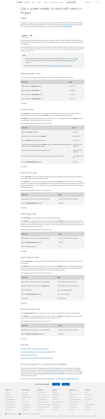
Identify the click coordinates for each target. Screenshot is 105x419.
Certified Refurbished (26, 404)
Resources (61, 2)
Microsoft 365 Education (42, 399)
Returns (23, 399)
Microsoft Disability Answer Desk (51, 370)
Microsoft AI (54, 392)
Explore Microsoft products (10, 407)
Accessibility (87, 407)
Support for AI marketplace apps (75, 399)
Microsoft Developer (73, 394)
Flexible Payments (25, 409)
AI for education (41, 409)
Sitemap (41, 416)
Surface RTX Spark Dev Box (10, 399)
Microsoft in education (42, 392)
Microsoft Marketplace (73, 404)
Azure (70, 392)
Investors (86, 402)
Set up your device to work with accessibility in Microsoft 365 (37, 358)
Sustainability (87, 409)
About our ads (86, 416)
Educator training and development (44, 404)
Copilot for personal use (9, 404)
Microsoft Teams (55, 404)
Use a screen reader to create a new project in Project (35, 348)
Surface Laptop (8, 394)
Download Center (25, 394)
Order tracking (24, 402)
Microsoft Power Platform (57, 402)
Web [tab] (31, 35)
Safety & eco (74, 416)
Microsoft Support (67, 26)
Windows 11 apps (8, 409)
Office (33, 2)
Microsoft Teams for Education (43, 397)
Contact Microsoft (48, 416)
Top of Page (24, 103)
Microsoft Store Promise (26, 407)
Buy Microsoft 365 (71, 2)
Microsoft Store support (26, 397)
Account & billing (53, 2)
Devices (45, 2)
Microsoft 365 (27, 2)
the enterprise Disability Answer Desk (68, 378)
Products (39, 2)
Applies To (24, 18)
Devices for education (42, 394)
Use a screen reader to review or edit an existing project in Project (38, 352)
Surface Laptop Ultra (9, 397)
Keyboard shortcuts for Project (29, 355)
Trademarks (67, 416)
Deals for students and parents (43, 407)
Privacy (55, 416)
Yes (56, 384)
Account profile (25, 392)
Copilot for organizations (9, 402)
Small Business (55, 409)
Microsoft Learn (72, 397)
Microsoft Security (55, 394)
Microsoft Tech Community (74, 402)
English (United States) (12, 413)
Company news (88, 397)
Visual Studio (71, 409)
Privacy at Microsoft (88, 399)
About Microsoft (88, 394)
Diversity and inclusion (89, 404)
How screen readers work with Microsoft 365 (60, 65)
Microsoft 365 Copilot (56, 407)
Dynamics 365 (55, 397)
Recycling (80, 416)
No (66, 384)
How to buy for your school (43, 402)
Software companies (73, 407)
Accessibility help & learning (65, 24)
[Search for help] (94, 2)
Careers (86, 392)
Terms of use (60, 416)
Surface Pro (7, 392)
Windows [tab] (24, 35)
